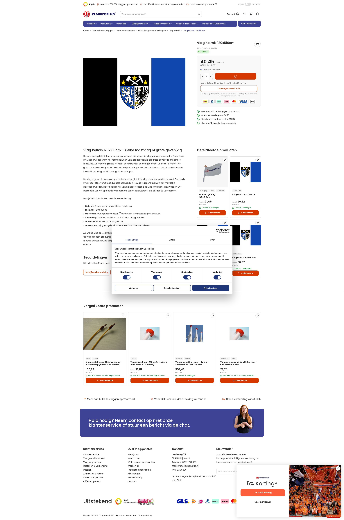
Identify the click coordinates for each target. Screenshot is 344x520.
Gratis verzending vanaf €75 (203, 4)
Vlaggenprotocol (92, 462)
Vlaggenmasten (162, 23)
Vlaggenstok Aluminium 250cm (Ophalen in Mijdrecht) (238, 363)
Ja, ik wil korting (263, 492)
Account (231, 14)
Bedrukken (106, 23)
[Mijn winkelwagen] (257, 14)
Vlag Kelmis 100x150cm (243, 194)
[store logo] (99, 14)
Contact (132, 481)
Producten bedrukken (139, 469)
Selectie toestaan (172, 288)
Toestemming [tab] (131, 240)
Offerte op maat (92, 481)
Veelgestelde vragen (94, 458)
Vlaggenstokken (140, 23)
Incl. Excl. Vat (248, 4)
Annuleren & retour (93, 473)
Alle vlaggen (134, 473)
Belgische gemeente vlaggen (152, 30)
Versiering (121, 23)
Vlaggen (91, 23)
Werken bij (133, 465)
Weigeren (133, 288)
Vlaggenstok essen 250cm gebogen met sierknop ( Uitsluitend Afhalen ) (103, 363)
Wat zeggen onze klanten (141, 462)
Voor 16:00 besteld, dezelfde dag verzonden (163, 4)
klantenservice (105, 425)
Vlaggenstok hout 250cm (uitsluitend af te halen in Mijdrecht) (149, 363)
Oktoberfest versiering (213, 23)
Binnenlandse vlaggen (103, 30)
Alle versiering (135, 477)
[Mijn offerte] (251, 14)
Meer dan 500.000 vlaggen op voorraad (119, 4)
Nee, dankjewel (263, 501)
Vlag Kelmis (174, 30)
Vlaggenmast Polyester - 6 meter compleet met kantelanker (191, 363)
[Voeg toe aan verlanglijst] (257, 44)
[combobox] (161, 14)
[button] (225, 160)
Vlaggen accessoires (185, 23)
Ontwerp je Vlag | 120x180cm (207, 195)
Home (86, 30)
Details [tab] (172, 240)
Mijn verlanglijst (244, 14)
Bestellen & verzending (95, 465)
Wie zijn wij (133, 454)
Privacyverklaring (145, 515)
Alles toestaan (210, 288)
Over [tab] (212, 240)
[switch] (157, 277)
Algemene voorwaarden (126, 515)
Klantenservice (91, 454)
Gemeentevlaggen (126, 30)
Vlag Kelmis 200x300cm (244, 257)
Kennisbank (134, 458)
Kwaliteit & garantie (93, 477)
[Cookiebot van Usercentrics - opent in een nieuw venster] (218, 231)
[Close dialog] (338, 468)
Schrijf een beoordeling (96, 272)
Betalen (87, 469)
